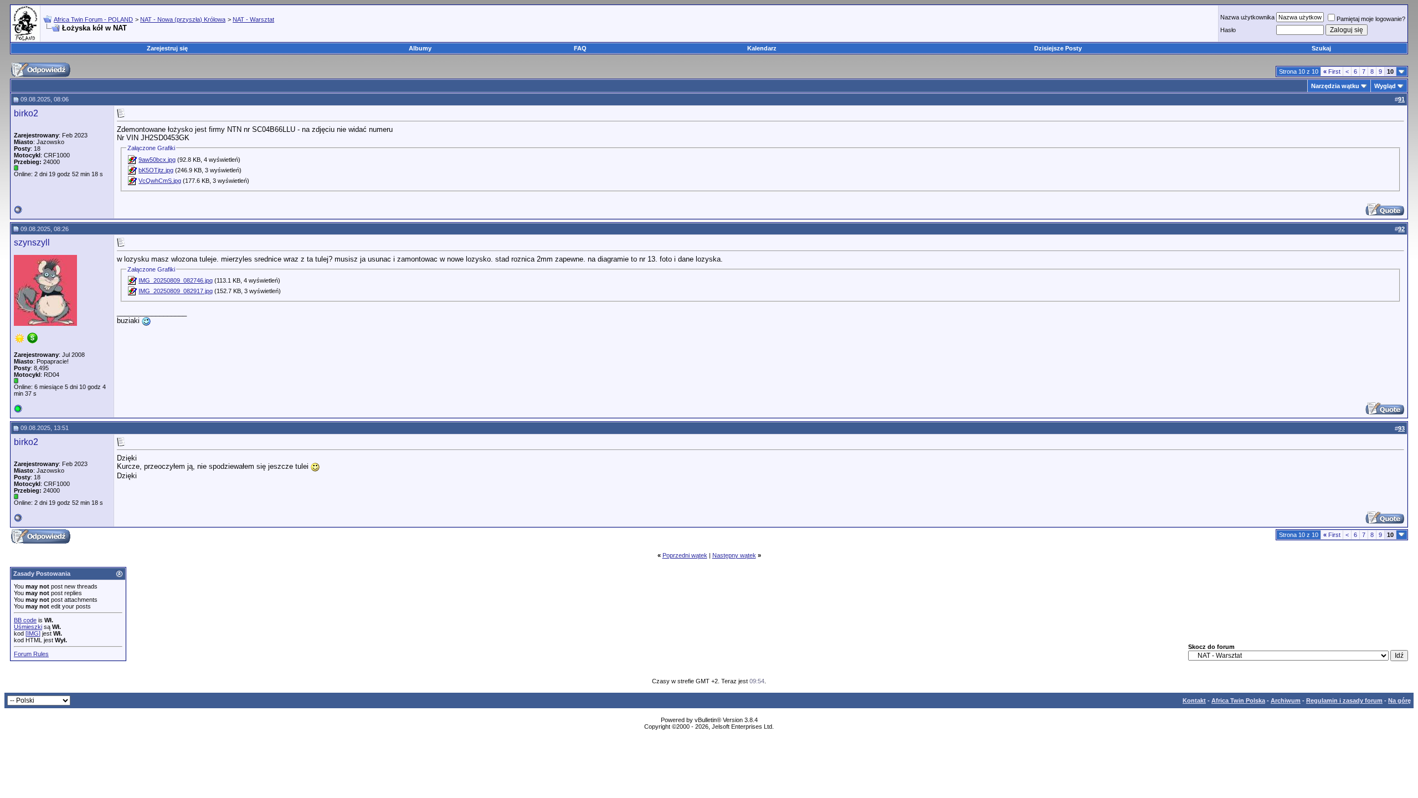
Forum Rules (31, 654)
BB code (25, 620)
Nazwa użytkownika (1247, 17)
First (1331, 71)
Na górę (1399, 700)
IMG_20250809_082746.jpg (175, 280)
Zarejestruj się (167, 48)
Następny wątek (734, 555)
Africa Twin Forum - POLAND (93, 19)
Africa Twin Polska (1238, 700)
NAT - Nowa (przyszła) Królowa (182, 19)
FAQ (580, 48)
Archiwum (1286, 700)
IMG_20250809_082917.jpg (175, 291)
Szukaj (1321, 48)
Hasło (1228, 30)
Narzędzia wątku (1335, 86)
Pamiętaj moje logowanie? (1371, 19)
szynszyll (32, 242)
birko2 (26, 113)
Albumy (420, 48)
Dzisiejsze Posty (1058, 48)
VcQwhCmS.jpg (159, 180)
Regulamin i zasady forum (1344, 700)
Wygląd (1385, 86)
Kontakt (1194, 700)
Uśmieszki (28, 626)
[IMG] (32, 633)
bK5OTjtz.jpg (155, 170)
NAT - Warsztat (253, 19)
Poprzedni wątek (684, 555)
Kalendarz (762, 48)
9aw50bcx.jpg (157, 159)
